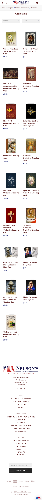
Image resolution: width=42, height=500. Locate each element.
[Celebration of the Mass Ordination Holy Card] (11, 252)
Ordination (34, 8)
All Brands (20, 455)
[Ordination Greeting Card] (11, 145)
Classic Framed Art (21, 428)
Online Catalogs (21, 401)
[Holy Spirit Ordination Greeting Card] (11, 110)
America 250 (21, 420)
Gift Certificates (24, 486)
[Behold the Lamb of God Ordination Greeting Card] (31, 110)
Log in (15, 486)
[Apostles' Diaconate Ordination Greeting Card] (31, 180)
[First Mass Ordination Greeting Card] (31, 73)
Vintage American (21, 440)
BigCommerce (24, 494)
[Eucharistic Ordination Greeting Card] (31, 145)
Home (3, 8)
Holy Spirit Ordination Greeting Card (11, 123)
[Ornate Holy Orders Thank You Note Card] (31, 39)
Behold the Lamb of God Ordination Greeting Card (30, 123)
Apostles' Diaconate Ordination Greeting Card (31, 192)
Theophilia (21, 443)
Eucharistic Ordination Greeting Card (31, 158)
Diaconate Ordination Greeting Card (11, 192)
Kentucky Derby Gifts (21, 425)
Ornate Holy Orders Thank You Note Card (30, 51)
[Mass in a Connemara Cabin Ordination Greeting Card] (11, 73)
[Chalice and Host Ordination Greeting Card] (11, 322)
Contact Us (21, 404)
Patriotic (21, 423)
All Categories (21, 431)
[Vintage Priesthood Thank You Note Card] (11, 39)
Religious (10, 8)
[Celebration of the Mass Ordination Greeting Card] (11, 287)
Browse (6, 21)
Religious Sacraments (22, 8)
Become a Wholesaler (21, 399)
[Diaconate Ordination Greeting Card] (11, 180)
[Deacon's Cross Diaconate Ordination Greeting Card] (11, 215)
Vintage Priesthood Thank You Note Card (10, 51)
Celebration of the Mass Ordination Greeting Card (10, 299)
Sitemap (21, 407)
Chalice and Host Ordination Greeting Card (11, 334)
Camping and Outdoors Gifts (21, 417)
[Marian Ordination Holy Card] (31, 252)
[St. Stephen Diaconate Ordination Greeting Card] (31, 215)
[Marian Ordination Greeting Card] (31, 287)
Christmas (21, 446)
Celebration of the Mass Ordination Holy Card (10, 264)
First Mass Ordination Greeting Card (31, 86)
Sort (25, 21)
